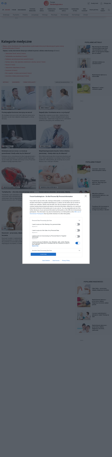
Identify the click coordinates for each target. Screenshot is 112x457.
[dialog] (56, 228)
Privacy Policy (66, 260)
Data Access (56, 260)
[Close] (86, 196)
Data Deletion (46, 260)
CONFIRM (43, 254)
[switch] (77, 224)
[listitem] (56, 220)
